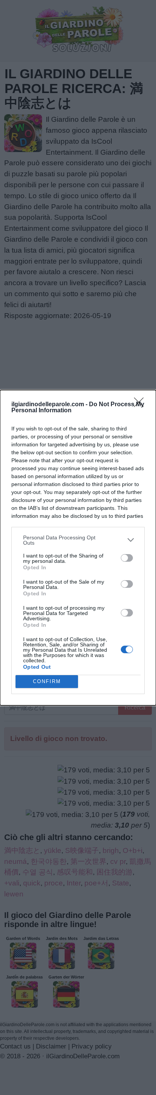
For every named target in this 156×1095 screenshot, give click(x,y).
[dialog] (78, 547)
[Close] (141, 405)
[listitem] (78, 540)
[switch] (127, 558)
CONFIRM (47, 681)
